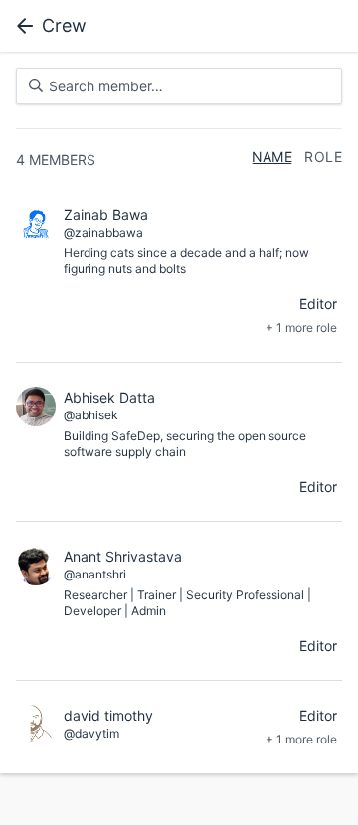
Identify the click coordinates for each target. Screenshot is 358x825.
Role (323, 157)
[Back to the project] (21, 26)
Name (272, 157)
